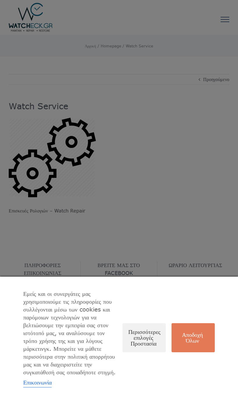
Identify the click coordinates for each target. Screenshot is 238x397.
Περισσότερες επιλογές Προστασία (144, 337)
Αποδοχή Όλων (192, 337)
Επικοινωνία (37, 382)
